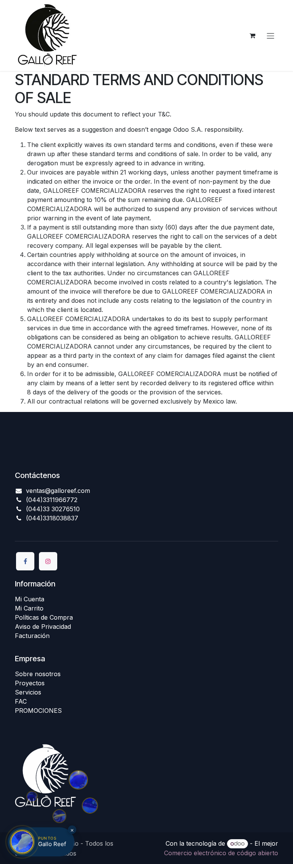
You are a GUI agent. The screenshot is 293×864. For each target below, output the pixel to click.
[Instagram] (48, 561)
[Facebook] (25, 561)
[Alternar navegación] (270, 35)
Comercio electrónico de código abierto (221, 853)
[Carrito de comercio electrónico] (252, 35)
